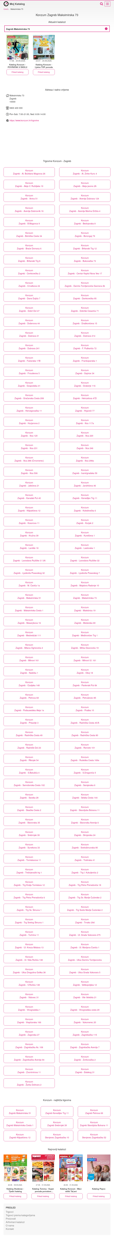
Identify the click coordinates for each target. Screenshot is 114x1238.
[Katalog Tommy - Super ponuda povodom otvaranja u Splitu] (43, 1167)
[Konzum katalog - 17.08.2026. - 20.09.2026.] (17, 47)
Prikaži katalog (17, 72)
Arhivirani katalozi (15, 1222)
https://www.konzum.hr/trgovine (24, 120)
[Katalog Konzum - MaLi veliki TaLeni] (71, 1167)
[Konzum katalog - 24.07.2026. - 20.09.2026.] (44, 47)
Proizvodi (11, 1218)
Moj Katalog (17, 4)
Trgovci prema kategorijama (20, 1215)
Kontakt (10, 1229)
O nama (10, 1225)
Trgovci (10, 1211)
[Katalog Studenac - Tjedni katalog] (15, 1167)
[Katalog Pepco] (99, 1167)
